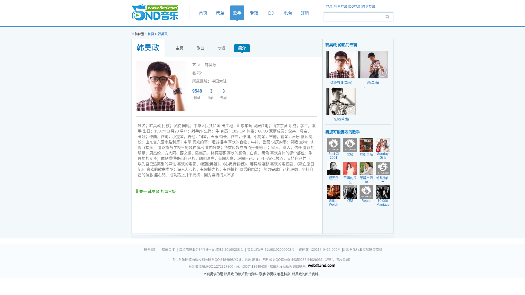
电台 (288, 13)
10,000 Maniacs (383, 202)
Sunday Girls (383, 156)
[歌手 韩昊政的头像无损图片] (161, 62)
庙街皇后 (366, 155)
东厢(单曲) (341, 119)
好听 (305, 13)
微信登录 (368, 6)
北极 (350, 155)
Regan (366, 201)
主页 (179, 48)
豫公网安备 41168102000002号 (270, 250)
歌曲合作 (168, 250)
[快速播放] (350, 72)
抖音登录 (340, 6)
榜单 (220, 13)
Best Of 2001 (333, 156)
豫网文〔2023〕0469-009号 (320, 250)
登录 (329, 6)
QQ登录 (354, 6)
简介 (242, 48)
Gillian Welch (334, 202)
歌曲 (200, 48)
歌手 (237, 13)
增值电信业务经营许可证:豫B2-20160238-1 (211, 250)
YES (350, 201)
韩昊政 (163, 34)
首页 (158, 12)
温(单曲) (373, 83)
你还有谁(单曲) (341, 83)
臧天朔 (334, 178)
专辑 (254, 13)
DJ (271, 13)
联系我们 (150, 250)
